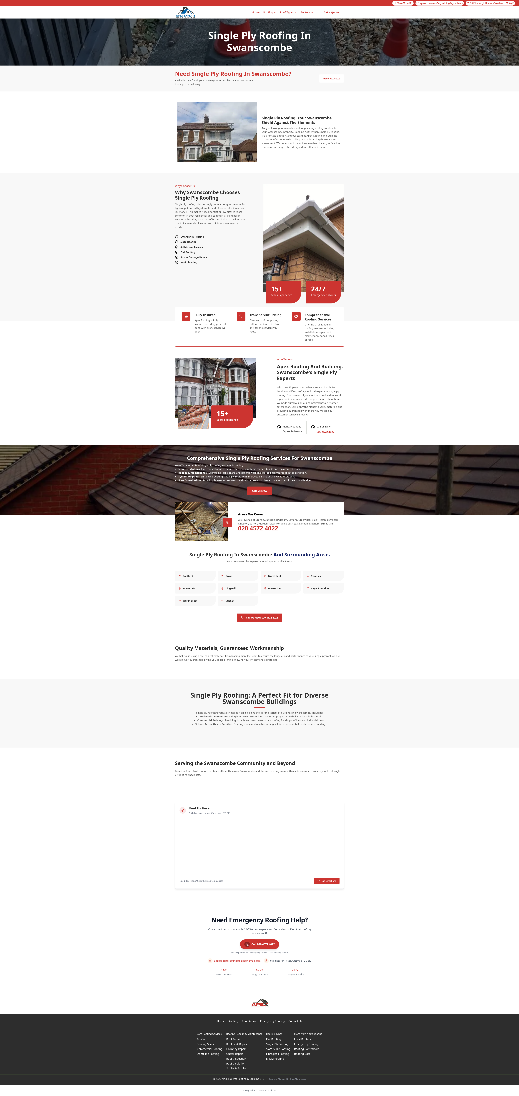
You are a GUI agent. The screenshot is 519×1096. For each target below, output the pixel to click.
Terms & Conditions (267, 1090)
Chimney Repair (236, 1049)
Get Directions (329, 880)
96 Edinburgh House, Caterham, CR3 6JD (492, 3)
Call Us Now (259, 490)
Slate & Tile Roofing (278, 1049)
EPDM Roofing (275, 1058)
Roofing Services (207, 1044)
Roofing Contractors (306, 1049)
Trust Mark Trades (298, 1079)
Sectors (305, 12)
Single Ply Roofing (277, 1044)
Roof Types (287, 12)
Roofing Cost (302, 1054)
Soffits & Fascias (236, 1068)
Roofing (268, 12)
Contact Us (295, 1021)
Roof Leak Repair (236, 1044)
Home (256, 12)
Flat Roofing (273, 1039)
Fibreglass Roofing (277, 1054)
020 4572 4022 (405, 3)
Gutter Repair (234, 1054)
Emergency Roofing (272, 1021)
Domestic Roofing (208, 1054)
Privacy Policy (249, 1090)
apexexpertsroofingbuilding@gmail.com (441, 3)
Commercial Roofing (209, 1049)
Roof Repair (249, 1021)
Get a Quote (331, 12)
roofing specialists (189, 774)
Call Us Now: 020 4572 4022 (262, 617)
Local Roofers (302, 1039)
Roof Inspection (236, 1058)
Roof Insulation (235, 1063)
